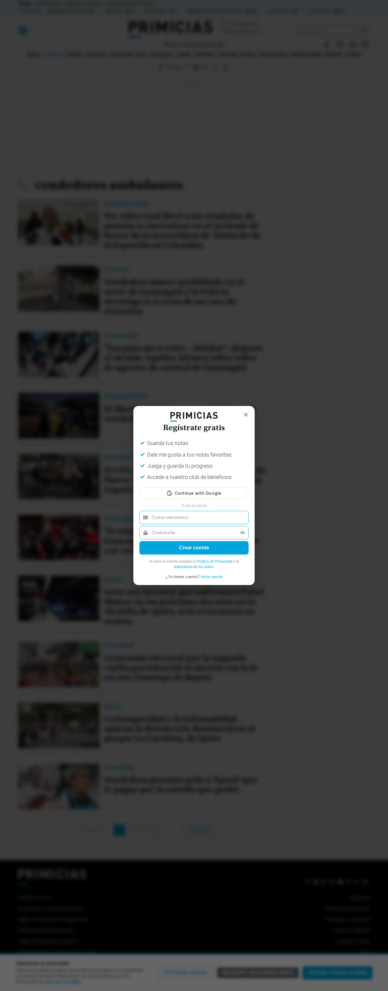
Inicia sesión (212, 576)
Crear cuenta (194, 547)
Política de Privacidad (214, 561)
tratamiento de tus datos (193, 567)
